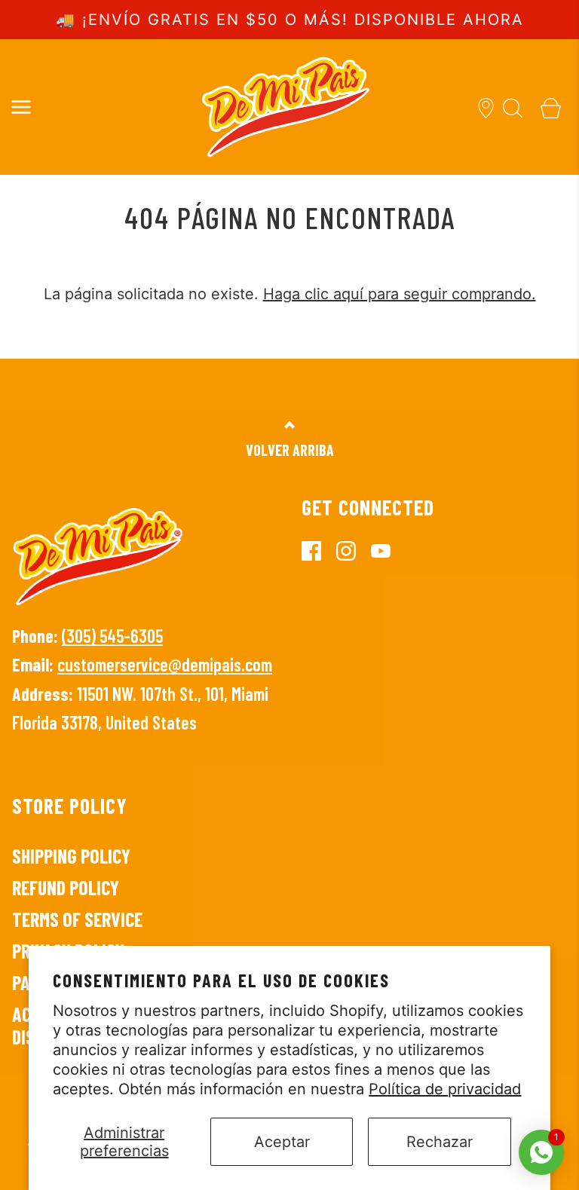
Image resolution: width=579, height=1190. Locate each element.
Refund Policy (65, 887)
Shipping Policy (71, 855)
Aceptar (282, 1142)
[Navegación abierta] (20, 106)
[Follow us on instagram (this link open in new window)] (353, 549)
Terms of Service (77, 919)
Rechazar (439, 1142)
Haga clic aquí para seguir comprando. (399, 294)
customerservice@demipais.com (164, 664)
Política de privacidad (445, 1089)
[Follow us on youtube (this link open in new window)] (388, 549)
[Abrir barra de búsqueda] (513, 106)
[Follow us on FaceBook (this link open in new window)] (319, 549)
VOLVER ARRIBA (290, 450)
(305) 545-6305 (112, 636)
